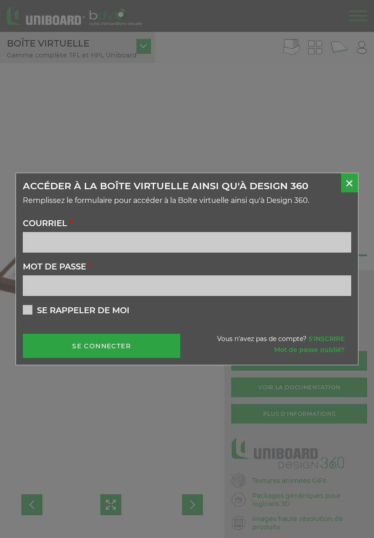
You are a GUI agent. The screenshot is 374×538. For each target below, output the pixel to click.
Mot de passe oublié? (309, 350)
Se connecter (101, 346)
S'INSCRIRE (326, 339)
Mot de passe (57, 267)
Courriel (48, 223)
